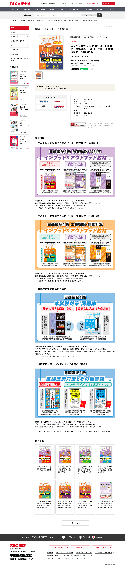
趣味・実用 (14, 54)
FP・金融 (27, 9)
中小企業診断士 (75, 9)
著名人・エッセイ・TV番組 (18, 60)
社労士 (52, 9)
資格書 (23, 20)
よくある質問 (61, 3)
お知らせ (71, 3)
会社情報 (32, 551)
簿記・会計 (15, 9)
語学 (12, 45)
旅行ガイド (100, 9)
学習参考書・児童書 (17, 41)
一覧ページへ (75, 523)
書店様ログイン (108, 4)
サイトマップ (81, 558)
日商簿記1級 (40, 20)
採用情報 (79, 3)
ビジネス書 (14, 50)
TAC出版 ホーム (14, 20)
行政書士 (62, 9)
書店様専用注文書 (93, 4)
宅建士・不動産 (40, 9)
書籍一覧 (44, 3)
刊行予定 (52, 3)
